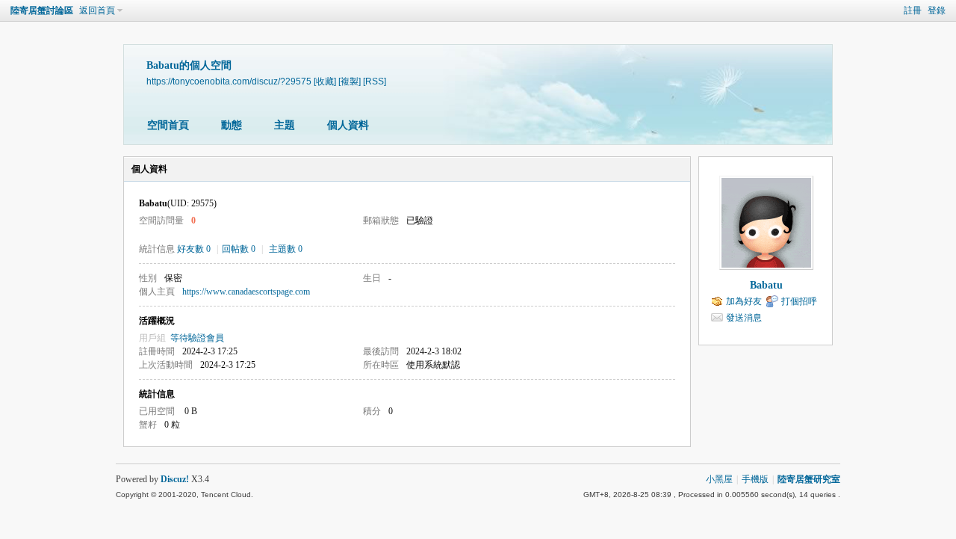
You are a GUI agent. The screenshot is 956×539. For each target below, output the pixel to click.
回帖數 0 (238, 249)
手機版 (755, 479)
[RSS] (374, 81)
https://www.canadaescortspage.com (246, 291)
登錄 (937, 10)
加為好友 (744, 301)
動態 (231, 125)
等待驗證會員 (197, 338)
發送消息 (744, 317)
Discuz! (175, 479)
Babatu (766, 285)
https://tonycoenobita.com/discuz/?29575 (228, 81)
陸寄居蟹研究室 (808, 479)
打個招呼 (799, 301)
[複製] (349, 81)
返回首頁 (97, 10)
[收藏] (325, 81)
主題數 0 (285, 249)
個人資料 (348, 125)
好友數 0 (194, 249)
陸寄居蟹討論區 (41, 10)
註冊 (913, 10)
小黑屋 (719, 479)
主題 (284, 125)
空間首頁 (168, 125)
